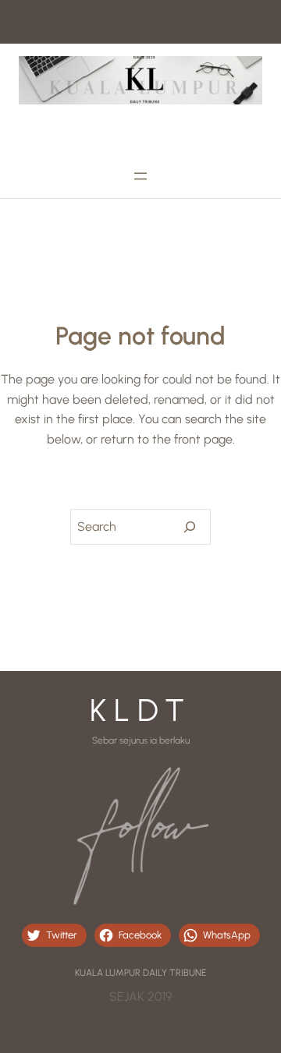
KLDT (141, 710)
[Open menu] (140, 176)
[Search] (190, 527)
